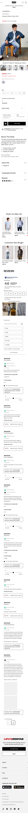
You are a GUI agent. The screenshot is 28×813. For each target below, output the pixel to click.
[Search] (22, 2)
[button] (4, 103)
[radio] (4, 93)
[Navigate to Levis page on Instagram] (11, 809)
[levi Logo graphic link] (14, 2)
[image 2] (9, 59)
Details (14, 7)
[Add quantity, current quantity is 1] (24, 108)
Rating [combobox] (6, 328)
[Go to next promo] (23, 6)
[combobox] (14, 348)
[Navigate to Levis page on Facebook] (15, 809)
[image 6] (16, 59)
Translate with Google (8, 420)
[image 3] (11, 59)
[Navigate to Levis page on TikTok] (3, 809)
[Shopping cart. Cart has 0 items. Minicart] (25, 2)
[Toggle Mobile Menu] (1, 2)
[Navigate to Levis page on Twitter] (18, 809)
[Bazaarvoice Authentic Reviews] (11, 277)
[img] (14, 739)
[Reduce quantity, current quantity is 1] (18, 108)
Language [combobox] (7, 344)
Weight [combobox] (6, 336)
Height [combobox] (6, 332)
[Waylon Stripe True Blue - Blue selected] (3, 82)
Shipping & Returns (12, 130)
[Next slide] (23, 219)
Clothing (4, 11)
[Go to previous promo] (4, 6)
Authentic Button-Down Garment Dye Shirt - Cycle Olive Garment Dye (12, 391)
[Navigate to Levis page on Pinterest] (7, 809)
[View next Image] (27, 42)
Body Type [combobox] (7, 340)
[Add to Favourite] (5, 124)
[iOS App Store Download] (7, 787)
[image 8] (20, 59)
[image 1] (7, 59)
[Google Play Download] (19, 787)
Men (6, 11)
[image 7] (18, 59)
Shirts (8, 11)
